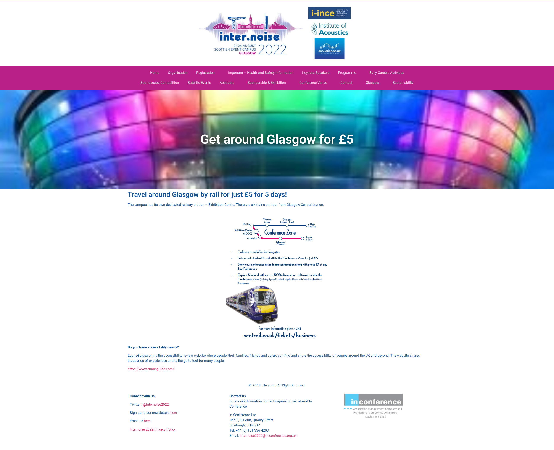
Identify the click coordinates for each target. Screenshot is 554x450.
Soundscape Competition (159, 83)
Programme (347, 73)
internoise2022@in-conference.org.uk (268, 436)
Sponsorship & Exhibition (267, 83)
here (173, 413)
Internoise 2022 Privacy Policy (153, 429)
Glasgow (372, 83)
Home (154, 73)
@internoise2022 (156, 404)
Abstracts (227, 83)
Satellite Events (199, 83)
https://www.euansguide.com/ (151, 369)
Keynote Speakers (315, 73)
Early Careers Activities (386, 73)
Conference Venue (313, 83)
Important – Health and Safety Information (260, 73)
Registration (205, 73)
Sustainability (403, 83)
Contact (346, 83)
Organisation (178, 73)
